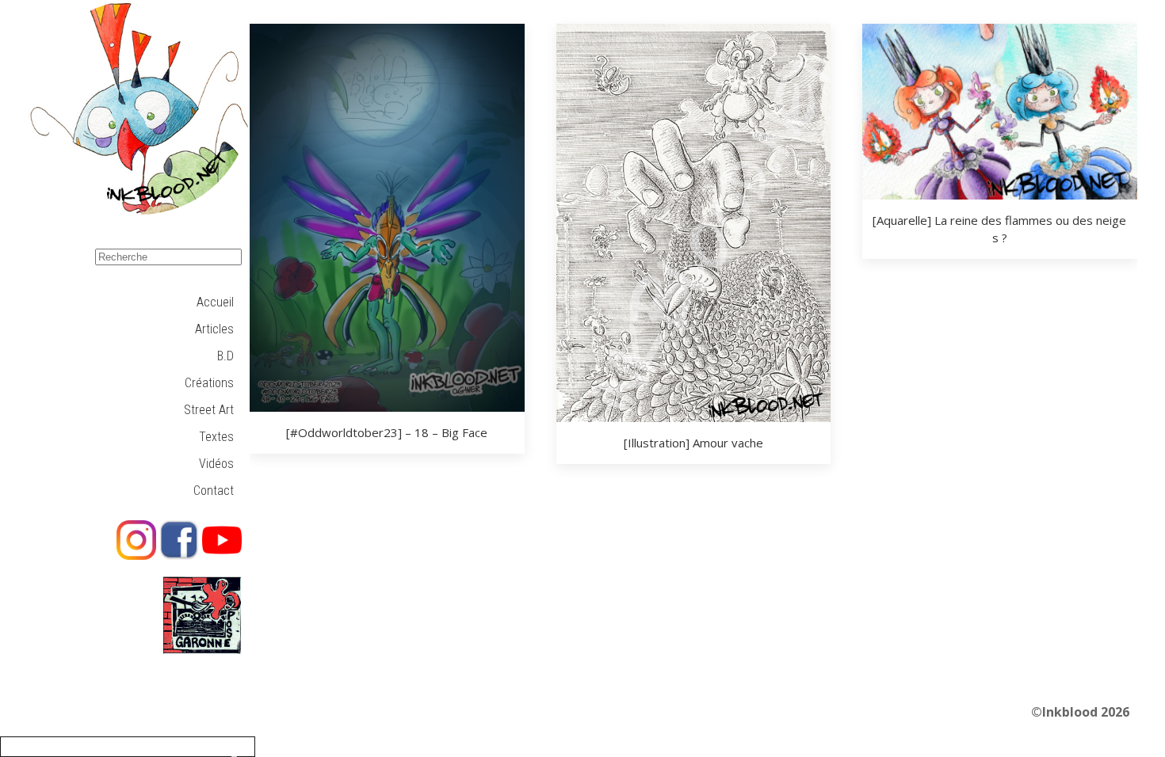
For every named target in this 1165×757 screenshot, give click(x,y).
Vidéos (216, 463)
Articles (214, 329)
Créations (209, 382)
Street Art (209, 409)
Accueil (215, 302)
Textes (216, 436)
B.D (225, 355)
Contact (213, 490)
